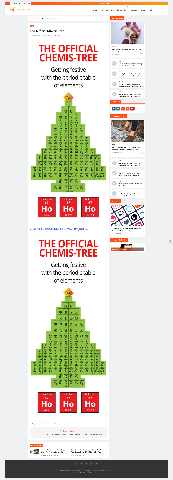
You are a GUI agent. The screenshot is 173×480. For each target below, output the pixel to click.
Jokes (101, 10)
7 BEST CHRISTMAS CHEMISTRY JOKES (59, 229)
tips (120, 71)
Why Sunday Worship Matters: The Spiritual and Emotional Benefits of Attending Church (129, 175)
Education (133, 10)
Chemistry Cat (121, 10)
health (114, 47)
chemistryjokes (36, 35)
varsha (44, 455)
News (143, 10)
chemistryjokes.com (100, 471)
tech (120, 61)
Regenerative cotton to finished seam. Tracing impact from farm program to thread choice (130, 96)
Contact (94, 10)
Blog (112, 10)
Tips (107, 10)
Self (150, 10)
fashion (121, 81)
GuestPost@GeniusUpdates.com (86, 473)
